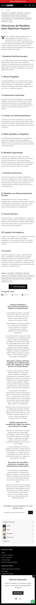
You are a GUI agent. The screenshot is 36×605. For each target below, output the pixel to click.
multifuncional (6, 18)
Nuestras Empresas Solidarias (9, 562)
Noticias (8, 10)
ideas (18, 15)
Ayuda (3, 552)
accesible (5, 13)
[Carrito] (29, 5)
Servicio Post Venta (6, 557)
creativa (20, 13)
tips (10, 21)
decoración (5, 15)
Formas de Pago (5, 560)
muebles (24, 15)
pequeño (28, 18)
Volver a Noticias (19, 287)
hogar (13, 15)
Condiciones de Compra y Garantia (10, 569)
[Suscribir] (30, 512)
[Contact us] (33, 602)
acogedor (13, 13)
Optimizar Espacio (18, 18)
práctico (4, 21)
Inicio (2, 10)
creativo (27, 13)
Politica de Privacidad (7, 573)
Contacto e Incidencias (7, 555)
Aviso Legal (4, 571)
